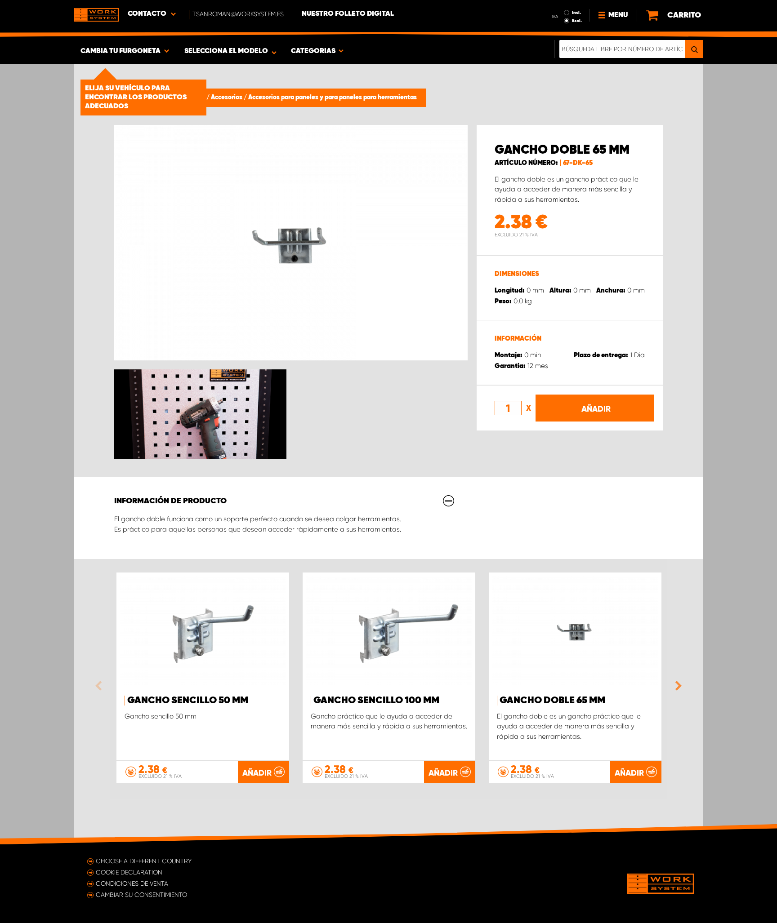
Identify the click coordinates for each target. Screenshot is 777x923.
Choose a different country (144, 861)
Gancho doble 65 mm (552, 701)
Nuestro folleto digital (348, 14)
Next (676, 685)
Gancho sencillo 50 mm (187, 701)
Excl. (577, 20)
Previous (100, 685)
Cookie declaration (129, 872)
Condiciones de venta (132, 883)
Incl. (576, 12)
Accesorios (227, 97)
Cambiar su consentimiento (141, 894)
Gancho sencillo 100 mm (376, 701)
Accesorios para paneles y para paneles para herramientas (332, 97)
